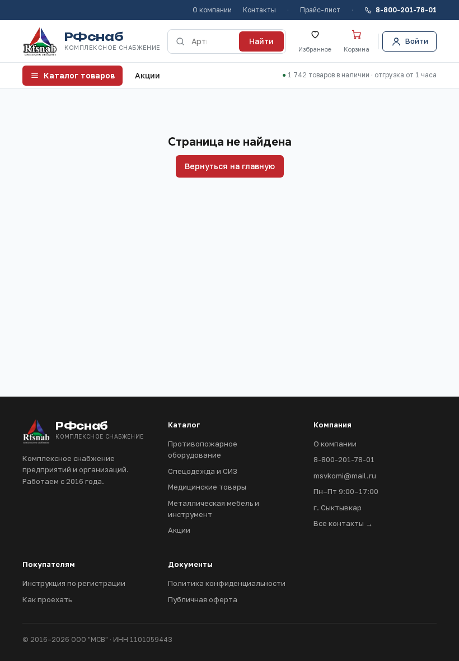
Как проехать (47, 599)
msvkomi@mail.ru (344, 475)
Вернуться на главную (230, 166)
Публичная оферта (202, 599)
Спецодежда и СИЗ (202, 471)
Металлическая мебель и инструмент (213, 509)
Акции (147, 75)
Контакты (259, 10)
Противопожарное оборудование (202, 449)
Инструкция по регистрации (73, 583)
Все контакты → (343, 523)
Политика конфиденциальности (226, 583)
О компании (212, 10)
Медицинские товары (207, 486)
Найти (261, 41)
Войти (416, 40)
